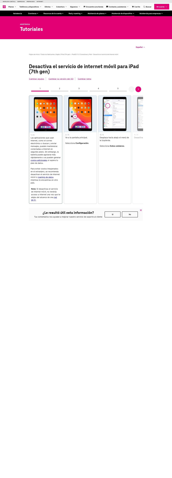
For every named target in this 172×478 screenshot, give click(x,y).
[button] (33, 13)
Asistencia (17, 13)
